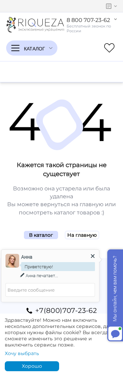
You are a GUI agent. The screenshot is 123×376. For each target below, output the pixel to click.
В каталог (41, 235)
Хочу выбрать (22, 353)
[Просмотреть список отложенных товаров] (109, 48)
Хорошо (32, 366)
